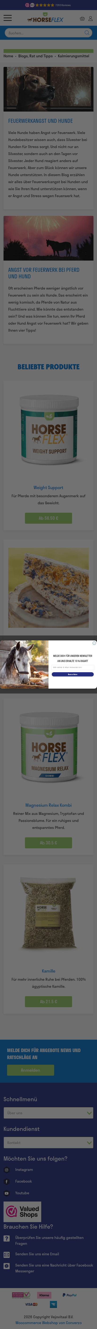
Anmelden (72, 674)
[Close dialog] (94, 643)
